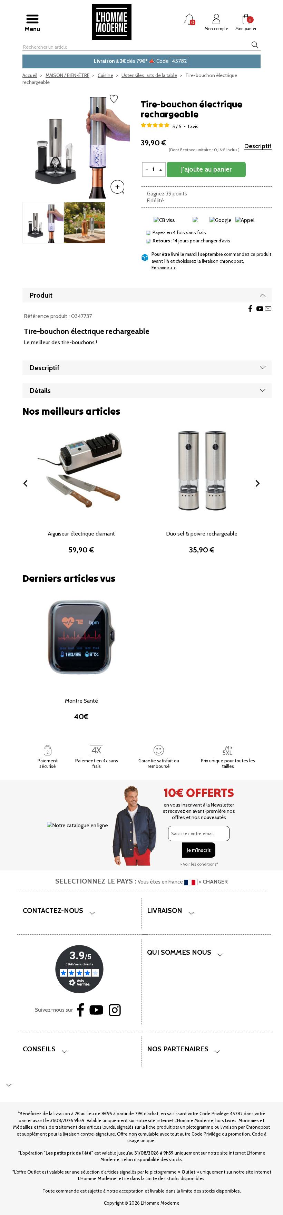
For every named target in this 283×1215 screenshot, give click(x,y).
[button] (25, 483)
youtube (259, 308)
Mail (268, 308)
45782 (179, 61)
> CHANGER (213, 881)
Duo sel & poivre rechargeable (201, 533)
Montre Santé (81, 700)
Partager (250, 308)
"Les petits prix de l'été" (68, 1153)
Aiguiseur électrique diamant (81, 533)
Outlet (188, 1172)
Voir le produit (81, 508)
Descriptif (258, 146)
